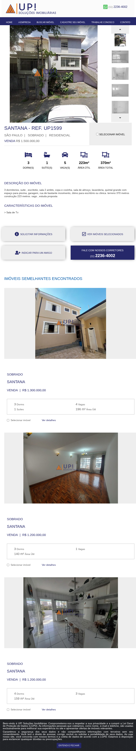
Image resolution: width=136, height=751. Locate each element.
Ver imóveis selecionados (104, 234)
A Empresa (24, 22)
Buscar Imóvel (45, 22)
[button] (120, 29)
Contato (125, 22)
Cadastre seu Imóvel (72, 22)
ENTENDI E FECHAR (69, 745)
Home (9, 22)
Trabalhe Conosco (102, 22)
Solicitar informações (35, 234)
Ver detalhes (48, 420)
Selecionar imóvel (19, 420)
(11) (117, 6)
